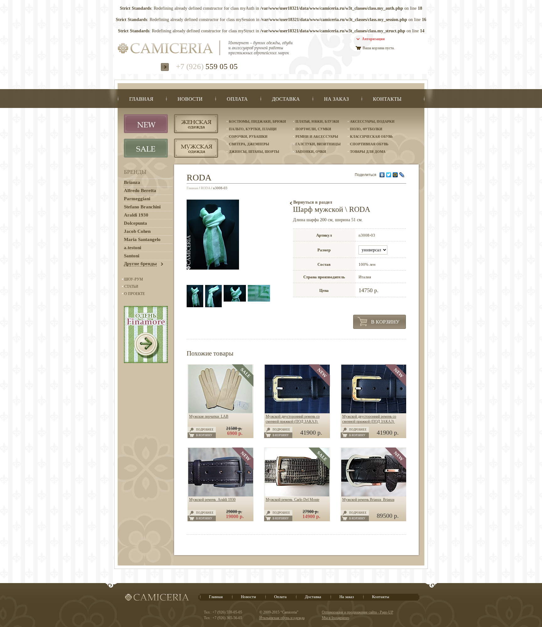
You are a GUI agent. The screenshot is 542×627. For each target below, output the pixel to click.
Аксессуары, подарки (372, 121)
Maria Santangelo (142, 239)
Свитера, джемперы (249, 144)
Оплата (280, 596)
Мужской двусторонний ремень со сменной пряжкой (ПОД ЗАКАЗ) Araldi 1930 (293, 421)
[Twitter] (388, 175)
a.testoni (132, 247)
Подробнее (205, 429)
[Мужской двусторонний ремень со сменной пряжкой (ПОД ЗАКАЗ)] (297, 412)
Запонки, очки (310, 151)
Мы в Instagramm (335, 618)
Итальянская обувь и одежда (282, 618)
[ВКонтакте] (382, 175)
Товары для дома (367, 151)
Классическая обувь (371, 136)
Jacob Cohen (137, 231)
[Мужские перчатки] (220, 412)
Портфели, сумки (313, 129)
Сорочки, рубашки (248, 136)
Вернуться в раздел (312, 202)
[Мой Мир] (395, 175)
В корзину (385, 321)
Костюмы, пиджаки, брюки (257, 121)
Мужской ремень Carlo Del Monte (292, 499)
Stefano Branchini (142, 206)
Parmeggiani (137, 198)
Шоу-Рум (133, 279)
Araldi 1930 (136, 214)
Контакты (380, 596)
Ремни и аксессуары (316, 136)
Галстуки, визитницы (318, 144)
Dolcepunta (135, 223)
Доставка (313, 596)
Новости (248, 596)
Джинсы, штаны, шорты (254, 151)
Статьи (131, 286)
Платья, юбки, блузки (317, 121)
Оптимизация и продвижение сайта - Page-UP (357, 612)
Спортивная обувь (369, 144)
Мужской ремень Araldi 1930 (212, 499)
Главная (192, 188)
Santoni (131, 255)
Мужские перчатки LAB (208, 416)
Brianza (132, 182)
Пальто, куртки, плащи (253, 129)
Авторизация (373, 39)
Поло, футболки (366, 129)
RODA (205, 188)
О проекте (134, 294)
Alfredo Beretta (140, 190)
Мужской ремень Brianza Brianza (368, 499)
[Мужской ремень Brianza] (373, 495)
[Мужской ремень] (220, 495)
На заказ (346, 596)
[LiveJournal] (402, 175)
